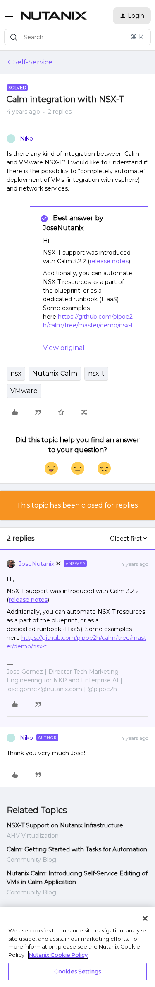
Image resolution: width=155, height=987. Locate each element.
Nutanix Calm (54, 373)
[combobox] (77, 37)
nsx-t (96, 373)
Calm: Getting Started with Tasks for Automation (77, 849)
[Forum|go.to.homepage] (54, 15)
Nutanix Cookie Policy (58, 954)
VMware (24, 391)
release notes (109, 261)
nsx (15, 373)
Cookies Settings (77, 971)
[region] (77, 947)
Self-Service (32, 62)
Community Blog (31, 859)
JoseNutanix (36, 563)
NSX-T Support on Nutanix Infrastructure (65, 825)
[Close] (145, 918)
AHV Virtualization (33, 835)
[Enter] (13, 37)
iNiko (26, 138)
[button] (9, 17)
